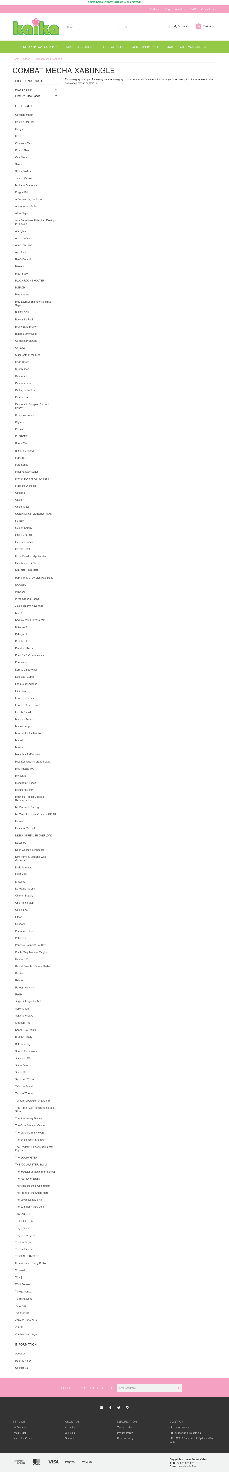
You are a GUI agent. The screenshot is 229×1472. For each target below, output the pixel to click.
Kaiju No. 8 (21, 627)
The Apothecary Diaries (28, 1118)
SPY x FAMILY (23, 171)
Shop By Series (79, 47)
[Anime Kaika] (36, 26)
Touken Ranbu (23, 1249)
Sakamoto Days (24, 1015)
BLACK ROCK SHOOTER (29, 280)
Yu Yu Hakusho (23, 1298)
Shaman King (22, 1022)
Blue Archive (22, 294)
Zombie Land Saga (26, 1334)
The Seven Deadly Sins (28, 1199)
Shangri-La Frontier (26, 1030)
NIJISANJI (21, 874)
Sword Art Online (24, 1079)
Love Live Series (24, 698)
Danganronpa (23, 383)
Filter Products (30, 81)
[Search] (126, 27)
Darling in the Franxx (27, 390)
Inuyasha (20, 592)
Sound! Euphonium (26, 1051)
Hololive (19, 136)
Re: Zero (20, 973)
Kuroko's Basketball (26, 669)
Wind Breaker (23, 1284)
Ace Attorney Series (26, 206)
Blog (167, 9)
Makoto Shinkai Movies (28, 733)
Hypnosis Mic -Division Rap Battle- (34, 577)
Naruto (19, 821)
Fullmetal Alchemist (26, 485)
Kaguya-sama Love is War (30, 620)
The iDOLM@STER (26, 1157)
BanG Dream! (23, 259)
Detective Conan (24, 415)
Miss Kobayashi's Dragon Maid (32, 761)
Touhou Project (23, 1242)
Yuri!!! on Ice (22, 1312)
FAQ (193, 9)
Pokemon (20, 938)
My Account (180, 26)
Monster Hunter (24, 789)
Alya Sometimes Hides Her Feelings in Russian (35, 222)
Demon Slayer (23, 150)
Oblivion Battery (24, 895)
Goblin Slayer (22, 506)
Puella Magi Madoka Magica (31, 952)
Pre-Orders (114, 47)
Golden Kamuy (23, 528)
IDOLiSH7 (20, 584)
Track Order (19, 1432)
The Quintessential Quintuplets (32, 1185)
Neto (194, 1465)
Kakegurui (21, 634)
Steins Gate (21, 1065)
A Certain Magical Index (28, 199)
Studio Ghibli (22, 1072)
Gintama (20, 492)
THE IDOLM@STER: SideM (31, 1164)
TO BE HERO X (24, 1221)
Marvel (19, 740)
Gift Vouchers (193, 47)
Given (18, 499)
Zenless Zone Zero (26, 1320)
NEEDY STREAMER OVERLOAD (33, 835)
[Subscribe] (178, 1388)
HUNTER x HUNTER (27, 570)
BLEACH (20, 287)
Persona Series (24, 931)
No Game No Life (25, 888)
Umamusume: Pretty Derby (30, 1263)
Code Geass (22, 362)
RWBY (18, 994)
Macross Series (24, 719)
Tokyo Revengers (25, 1235)
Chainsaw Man (23, 143)
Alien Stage (21, 213)
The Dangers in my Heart (29, 1132)
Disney (19, 429)
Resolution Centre (23, 1438)
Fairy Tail (20, 457)
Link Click (20, 691)
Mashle (19, 747)
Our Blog (70, 1432)
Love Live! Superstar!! (27, 705)
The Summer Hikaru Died (29, 1206)
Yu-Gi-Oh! (20, 1305)
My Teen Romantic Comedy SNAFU (35, 814)
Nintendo (20, 881)
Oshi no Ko (21, 909)
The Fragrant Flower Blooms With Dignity (34, 1148)
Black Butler (22, 273)
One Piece (21, 157)
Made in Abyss (23, 726)
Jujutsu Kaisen (23, 178)
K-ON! (18, 612)
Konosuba (21, 662)
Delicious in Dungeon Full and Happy (32, 406)
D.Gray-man (22, 369)
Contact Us (207, 9)
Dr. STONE (21, 436)
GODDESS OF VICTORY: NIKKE (33, 513)
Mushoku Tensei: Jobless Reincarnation (29, 798)
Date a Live (21, 397)
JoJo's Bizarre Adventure (29, 605)
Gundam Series (24, 542)
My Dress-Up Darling (27, 807)
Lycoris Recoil (23, 712)
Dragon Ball (21, 192)
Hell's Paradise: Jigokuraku (30, 556)
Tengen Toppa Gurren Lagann (32, 1100)
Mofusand (20, 775)
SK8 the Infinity (23, 1037)
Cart (206, 26)
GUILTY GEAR (23, 535)
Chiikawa (20, 347)
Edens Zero (21, 443)
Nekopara (20, 842)
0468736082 (181, 1427)
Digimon (20, 422)
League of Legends (26, 684)
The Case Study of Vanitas (30, 1125)
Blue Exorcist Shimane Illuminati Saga (33, 303)
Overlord (20, 924)
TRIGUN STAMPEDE (27, 1256)
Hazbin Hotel (22, 549)
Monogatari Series (25, 782)
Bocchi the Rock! (24, 319)
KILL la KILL (22, 641)
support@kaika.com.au (187, 1432)
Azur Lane (21, 252)
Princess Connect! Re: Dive (30, 945)
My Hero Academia (26, 185)
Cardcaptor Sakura (26, 340)
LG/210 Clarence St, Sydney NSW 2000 (191, 1439)
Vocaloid (20, 1270)
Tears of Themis (24, 1093)
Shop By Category (39, 47)
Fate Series (21, 464)
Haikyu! (19, 129)
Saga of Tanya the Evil (28, 1001)
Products (154, 9)
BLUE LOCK (22, 312)
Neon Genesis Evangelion (30, 849)
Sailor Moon (22, 1008)
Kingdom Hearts (24, 648)
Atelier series (22, 238)
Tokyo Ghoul (22, 1228)
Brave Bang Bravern (26, 326)
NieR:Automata (23, 867)
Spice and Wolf (23, 1058)
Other (18, 917)
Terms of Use (124, 1427)
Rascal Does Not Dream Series (32, 966)
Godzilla (19, 521)
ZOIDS (19, 1327)
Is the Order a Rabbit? (27, 599)
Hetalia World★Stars (27, 563)
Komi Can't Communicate (29, 655)
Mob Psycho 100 (24, 768)
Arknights (20, 231)
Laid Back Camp (24, 676)
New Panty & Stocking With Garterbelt (30, 858)
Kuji (169, 47)
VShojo (19, 1277)
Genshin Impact (145, 47)
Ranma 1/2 (21, 959)
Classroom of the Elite (27, 355)
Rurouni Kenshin (24, 987)
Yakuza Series (23, 1291)
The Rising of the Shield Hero (31, 1192)
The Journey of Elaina (27, 1178)
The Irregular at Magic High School (35, 1171)
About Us (180, 9)
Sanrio (19, 164)
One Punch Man (24, 902)
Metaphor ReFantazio (27, 754)
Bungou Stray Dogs (26, 333)
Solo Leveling (22, 1044)
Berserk (19, 266)
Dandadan (21, 376)
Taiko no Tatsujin (24, 1086)
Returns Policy (23, 1360)
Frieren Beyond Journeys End (32, 478)
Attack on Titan (23, 245)
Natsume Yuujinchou (26, 828)
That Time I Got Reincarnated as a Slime (35, 1109)
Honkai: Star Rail (24, 122)
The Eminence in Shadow (29, 1139)
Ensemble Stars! (24, 450)
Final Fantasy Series (26, 471)
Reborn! (19, 980)
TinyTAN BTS (22, 1214)
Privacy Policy (125, 1432)
